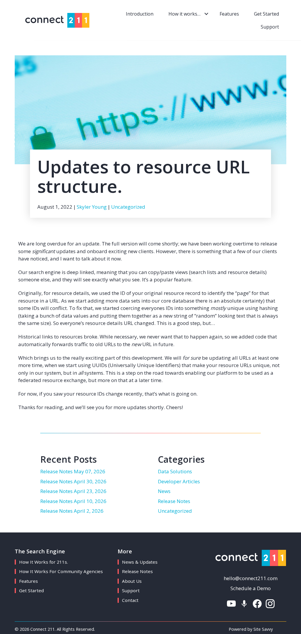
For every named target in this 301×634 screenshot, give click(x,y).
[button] (206, 13)
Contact (130, 600)
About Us (132, 581)
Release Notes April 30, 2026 (73, 481)
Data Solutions (175, 471)
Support (270, 27)
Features (229, 14)
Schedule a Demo (250, 588)
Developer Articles (179, 481)
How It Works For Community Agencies (61, 571)
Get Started (266, 14)
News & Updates (140, 562)
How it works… (184, 14)
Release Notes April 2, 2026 (71, 510)
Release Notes (174, 501)
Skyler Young (92, 206)
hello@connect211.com (250, 578)
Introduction (139, 14)
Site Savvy (263, 629)
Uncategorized (128, 206)
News (164, 491)
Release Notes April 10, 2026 (73, 501)
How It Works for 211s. (43, 562)
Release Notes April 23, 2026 (73, 491)
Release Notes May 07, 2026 (72, 471)
